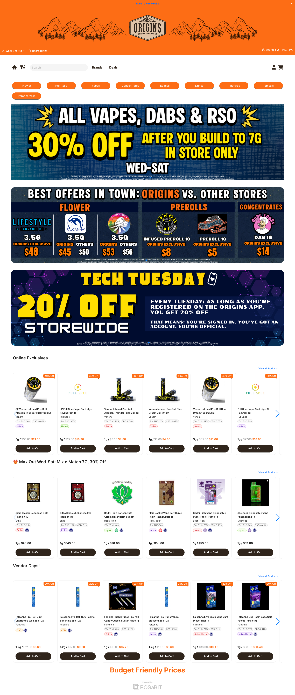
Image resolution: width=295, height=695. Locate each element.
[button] (33, 389)
